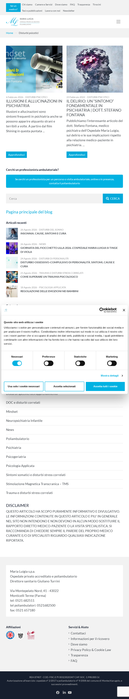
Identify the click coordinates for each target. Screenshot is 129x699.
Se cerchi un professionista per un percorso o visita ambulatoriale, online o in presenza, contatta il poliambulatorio (64, 181)
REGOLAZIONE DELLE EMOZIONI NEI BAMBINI (49, 291)
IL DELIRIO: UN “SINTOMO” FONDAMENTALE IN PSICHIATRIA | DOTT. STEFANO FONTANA (94, 108)
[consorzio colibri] (31, 635)
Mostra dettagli (110, 375)
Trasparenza (83, 4)
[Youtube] (70, 692)
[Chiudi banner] (124, 310)
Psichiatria (13, 448)
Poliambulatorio (17, 439)
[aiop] (10, 635)
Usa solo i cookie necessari (24, 386)
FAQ (72, 4)
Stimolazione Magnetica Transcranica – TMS (37, 484)
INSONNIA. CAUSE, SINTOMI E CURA (43, 233)
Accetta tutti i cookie (105, 386)
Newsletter (69, 10)
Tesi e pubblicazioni (32, 10)
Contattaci (78, 633)
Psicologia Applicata (52, 287)
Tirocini (97, 4)
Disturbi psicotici (36, 97)
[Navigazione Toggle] (118, 21)
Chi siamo (27, 4)
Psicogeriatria (16, 457)
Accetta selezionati (64, 386)
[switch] (48, 363)
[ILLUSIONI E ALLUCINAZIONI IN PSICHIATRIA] (34, 69)
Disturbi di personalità (54, 258)
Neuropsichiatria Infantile (24, 420)
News (42, 244)
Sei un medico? (13, 7)
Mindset (12, 411)
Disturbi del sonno (51, 229)
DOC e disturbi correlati (23, 402)
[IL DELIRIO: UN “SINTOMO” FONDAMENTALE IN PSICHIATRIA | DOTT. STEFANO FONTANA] (95, 69)
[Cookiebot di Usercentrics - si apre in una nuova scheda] (102, 310)
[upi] (20, 635)
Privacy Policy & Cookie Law (91, 650)
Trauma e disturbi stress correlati (61, 272)
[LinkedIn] (65, 692)
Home (9, 32)
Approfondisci (16, 154)
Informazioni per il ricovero (90, 639)
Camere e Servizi (43, 4)
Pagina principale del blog (29, 211)
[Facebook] (58, 692)
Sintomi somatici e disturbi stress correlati (36, 475)
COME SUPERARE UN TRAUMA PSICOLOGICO (49, 276)
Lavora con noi (52, 10)
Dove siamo (61, 4)
